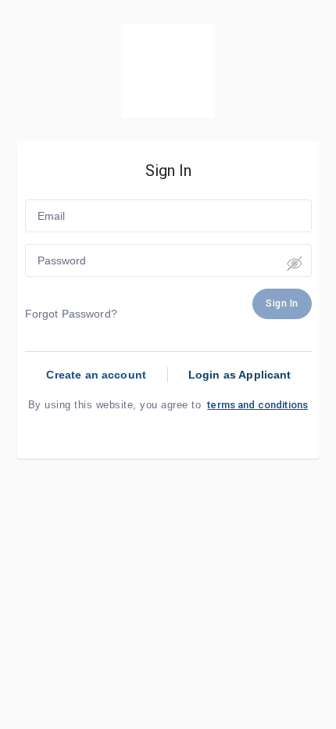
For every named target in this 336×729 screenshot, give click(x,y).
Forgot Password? (71, 313)
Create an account (96, 375)
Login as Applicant (239, 375)
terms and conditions (257, 405)
